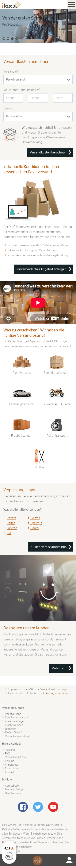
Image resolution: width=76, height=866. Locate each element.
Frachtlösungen (14, 724)
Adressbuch (12, 785)
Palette (35, 518)
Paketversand (13, 713)
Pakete (11, 518)
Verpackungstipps (15, 757)
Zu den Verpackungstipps (48, 547)
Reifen (11, 523)
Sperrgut (36, 523)
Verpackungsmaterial (17, 736)
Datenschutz (15, 693)
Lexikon (9, 760)
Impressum (15, 689)
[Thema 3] (12, 38)
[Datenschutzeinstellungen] (37, 860)
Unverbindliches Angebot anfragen (41, 269)
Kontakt (34, 693)
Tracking (10, 749)
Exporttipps (11, 768)
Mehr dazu (59, 668)
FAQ (7, 753)
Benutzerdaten (13, 793)
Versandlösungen (13, 707)
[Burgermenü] (71, 4)
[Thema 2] (8, 38)
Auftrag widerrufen (56, 693)
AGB (31, 689)
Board (34, 528)
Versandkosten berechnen (48, 152)
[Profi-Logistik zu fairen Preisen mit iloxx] (38, 26)
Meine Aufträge (14, 789)
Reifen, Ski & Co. (15, 732)
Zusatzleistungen (15, 721)
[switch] (9, 857)
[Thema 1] (4, 38)
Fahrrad (12, 528)
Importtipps (12, 764)
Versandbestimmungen (54, 689)
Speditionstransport (16, 717)
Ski (9, 533)
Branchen (10, 728)
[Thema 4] (16, 38)
